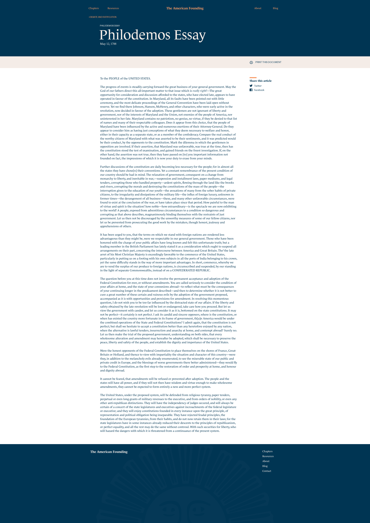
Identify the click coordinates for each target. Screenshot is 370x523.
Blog (275, 8)
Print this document (268, 62)
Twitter (258, 86)
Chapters (94, 8)
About (257, 8)
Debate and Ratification (102, 17)
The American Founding (185, 7)
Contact (266, 470)
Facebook (259, 90)
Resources (113, 8)
